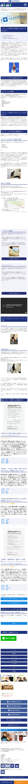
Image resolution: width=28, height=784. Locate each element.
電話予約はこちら (21, 782)
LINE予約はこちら (7, 782)
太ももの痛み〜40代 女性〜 (20, 741)
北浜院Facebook (15, 710)
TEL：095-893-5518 (4, 751)
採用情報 (14, 671)
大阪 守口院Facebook (15, 706)
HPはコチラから (14, 720)
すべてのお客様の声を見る (14, 603)
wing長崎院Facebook (15, 701)
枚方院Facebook (15, 714)
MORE (14, 623)
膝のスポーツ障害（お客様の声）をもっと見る (14, 598)
